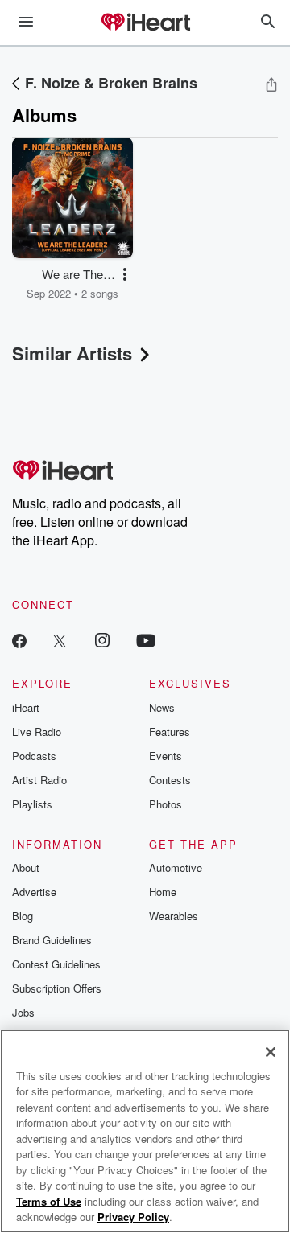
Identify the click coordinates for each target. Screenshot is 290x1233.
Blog (22, 915)
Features (169, 731)
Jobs (23, 1012)
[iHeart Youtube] (145, 639)
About (25, 867)
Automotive (175, 867)
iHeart (25, 707)
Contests (170, 779)
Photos (165, 804)
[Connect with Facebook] (19, 639)
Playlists (32, 804)
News (162, 707)
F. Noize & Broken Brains (111, 82)
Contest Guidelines (56, 964)
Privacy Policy (133, 1216)
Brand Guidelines (52, 939)
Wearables (173, 915)
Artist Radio (39, 779)
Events (165, 755)
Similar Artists (72, 353)
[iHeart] (145, 23)
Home (162, 891)
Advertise (34, 891)
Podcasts (34, 755)
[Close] (270, 1052)
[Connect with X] (59, 639)
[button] (125, 274)
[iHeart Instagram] (102, 639)
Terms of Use (48, 1201)
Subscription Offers (57, 988)
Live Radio (36, 731)
